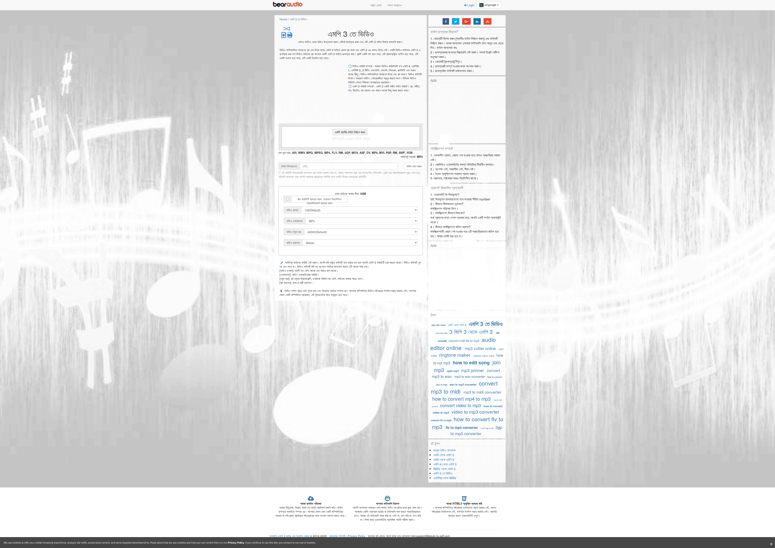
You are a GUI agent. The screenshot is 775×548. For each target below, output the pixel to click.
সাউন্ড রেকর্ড (376, 5)
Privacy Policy (356, 536)
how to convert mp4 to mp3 (461, 398)
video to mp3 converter (475, 411)
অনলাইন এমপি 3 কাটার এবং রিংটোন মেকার (289, 536)
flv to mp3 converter (462, 427)
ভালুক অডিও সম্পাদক (438, 325)
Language (490, 5)
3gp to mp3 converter (476, 430)
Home (283, 19)
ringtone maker (454, 354)
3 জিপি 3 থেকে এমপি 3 (471, 331)
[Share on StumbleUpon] (487, 21)
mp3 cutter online (480, 348)
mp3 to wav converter (470, 376)
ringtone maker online (483, 355)
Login (470, 5)
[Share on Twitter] (455, 21)
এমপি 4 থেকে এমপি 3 (445, 464)
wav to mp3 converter (463, 384)
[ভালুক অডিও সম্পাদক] (288, 5)
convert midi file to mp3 (464, 340)
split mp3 (453, 371)
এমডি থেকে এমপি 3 (457, 325)
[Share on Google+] (466, 21)
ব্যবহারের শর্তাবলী (357, 177)
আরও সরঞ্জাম (394, 5)
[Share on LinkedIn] (477, 21)
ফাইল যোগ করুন (414, 166)
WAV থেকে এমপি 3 (444, 468)
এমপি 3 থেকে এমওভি (441, 333)
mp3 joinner (472, 370)
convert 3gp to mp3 (487, 428)
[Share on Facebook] (446, 21)
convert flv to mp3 (441, 420)
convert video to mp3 (460, 405)
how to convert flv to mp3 (467, 423)
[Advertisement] (313, 92)
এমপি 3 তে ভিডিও (298, 19)
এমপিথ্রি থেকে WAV (444, 478)
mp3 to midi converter (482, 392)
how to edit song (471, 362)
